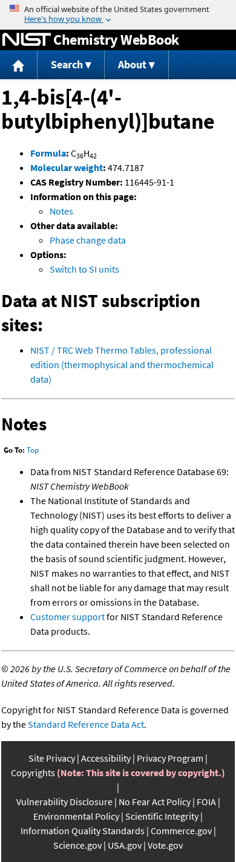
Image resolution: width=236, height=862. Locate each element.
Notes (61, 211)
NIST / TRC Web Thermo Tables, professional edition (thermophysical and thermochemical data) (122, 364)
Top (33, 450)
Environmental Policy (76, 816)
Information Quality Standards (83, 831)
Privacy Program (170, 758)
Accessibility (106, 758)
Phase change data (88, 240)
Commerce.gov (181, 831)
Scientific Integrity (161, 816)
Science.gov (77, 845)
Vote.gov (165, 845)
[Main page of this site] (19, 65)
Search (67, 64)
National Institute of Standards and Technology (26, 40)
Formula (48, 153)
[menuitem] (19, 65)
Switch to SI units (84, 269)
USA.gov (125, 845)
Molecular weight (66, 167)
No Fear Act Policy (155, 802)
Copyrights (33, 772)
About (132, 64)
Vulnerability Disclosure (64, 802)
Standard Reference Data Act (86, 724)
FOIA (206, 802)
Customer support (67, 617)
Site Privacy (51, 758)
